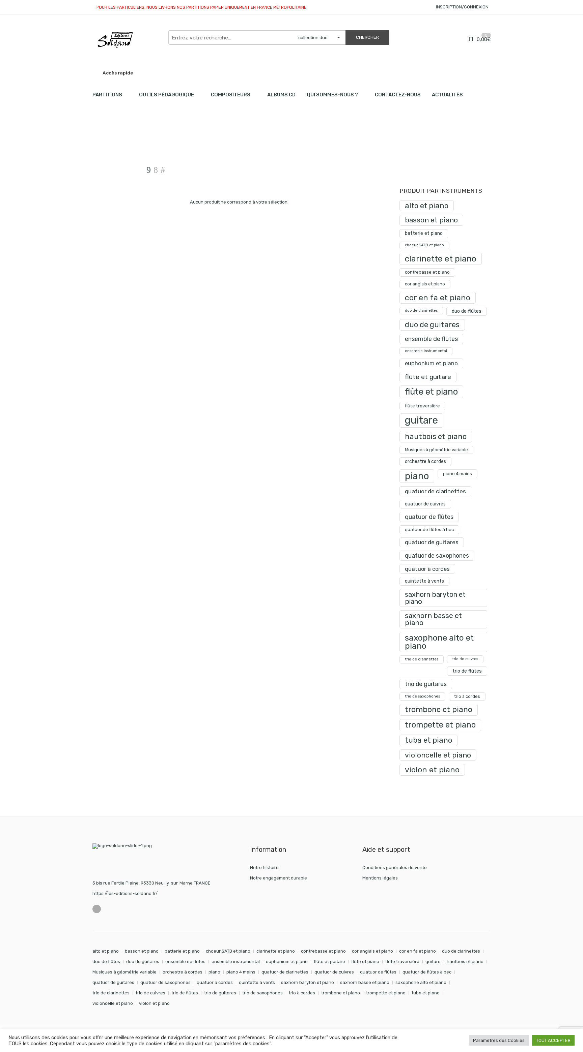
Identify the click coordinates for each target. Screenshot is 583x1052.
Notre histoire (264, 867)
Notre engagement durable (278, 877)
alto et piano (426, 206)
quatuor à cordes (427, 568)
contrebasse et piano (427, 272)
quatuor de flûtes (429, 517)
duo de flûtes (466, 311)
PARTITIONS (107, 95)
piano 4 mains (457, 473)
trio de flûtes (467, 671)
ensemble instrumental (426, 351)
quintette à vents (424, 581)
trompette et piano (440, 725)
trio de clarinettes (421, 659)
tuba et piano (428, 740)
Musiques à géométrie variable (436, 449)
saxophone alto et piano (439, 642)
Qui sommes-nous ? (332, 95)
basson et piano (431, 220)
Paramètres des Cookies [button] (499, 1040)
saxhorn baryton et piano (435, 597)
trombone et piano (438, 709)
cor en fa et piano (437, 297)
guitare (421, 420)
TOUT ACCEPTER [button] (553, 1040)
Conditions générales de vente (394, 867)
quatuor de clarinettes (435, 491)
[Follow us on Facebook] (96, 909)
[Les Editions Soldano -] (127, 40)
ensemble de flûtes (431, 338)
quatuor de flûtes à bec (429, 529)
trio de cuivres (465, 659)
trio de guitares (426, 683)
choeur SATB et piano (424, 245)
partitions (128, 141)
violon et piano (432, 769)
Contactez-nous (398, 95)
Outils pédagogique (166, 95)
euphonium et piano (431, 363)
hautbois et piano (436, 436)
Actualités (447, 95)
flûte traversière (422, 405)
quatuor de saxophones (437, 555)
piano (417, 476)
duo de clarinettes (421, 310)
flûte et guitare (428, 377)
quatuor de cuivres (425, 504)
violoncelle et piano (438, 755)
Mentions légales (380, 877)
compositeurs (230, 95)
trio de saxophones (422, 696)
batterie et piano (424, 233)
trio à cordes (467, 696)
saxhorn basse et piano (433, 619)
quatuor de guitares (432, 542)
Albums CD (281, 95)
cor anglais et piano (425, 283)
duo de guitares (432, 324)
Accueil (100, 141)
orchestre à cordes (425, 461)
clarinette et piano (440, 259)
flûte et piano (431, 391)
